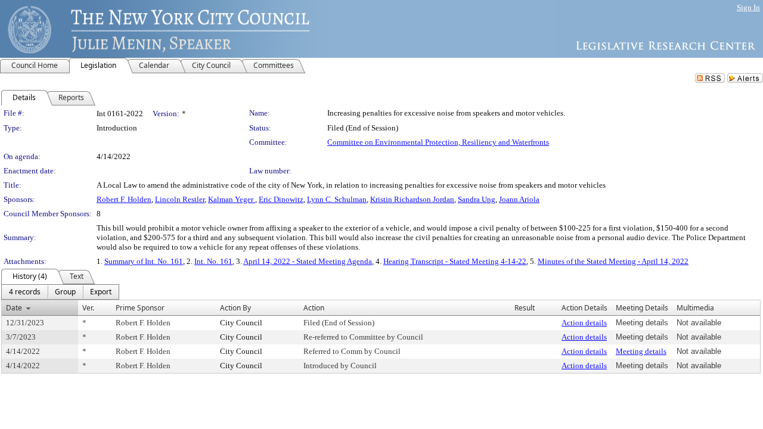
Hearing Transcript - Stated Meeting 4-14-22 (454, 261)
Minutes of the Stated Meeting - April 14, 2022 (613, 261)
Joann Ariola (519, 199)
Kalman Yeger (231, 199)
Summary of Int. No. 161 (143, 261)
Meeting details (641, 351)
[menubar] (60, 292)
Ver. (88, 308)
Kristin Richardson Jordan (412, 199)
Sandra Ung (476, 199)
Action (313, 308)
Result (524, 308)
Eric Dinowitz (281, 199)
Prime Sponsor (140, 308)
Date (14, 308)
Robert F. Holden (124, 199)
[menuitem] (25, 292)
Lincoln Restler (179, 199)
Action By (235, 308)
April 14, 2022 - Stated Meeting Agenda (307, 261)
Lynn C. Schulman (337, 199)
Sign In (748, 7)
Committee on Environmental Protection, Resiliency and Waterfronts (438, 142)
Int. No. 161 (213, 261)
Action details (584, 322)
